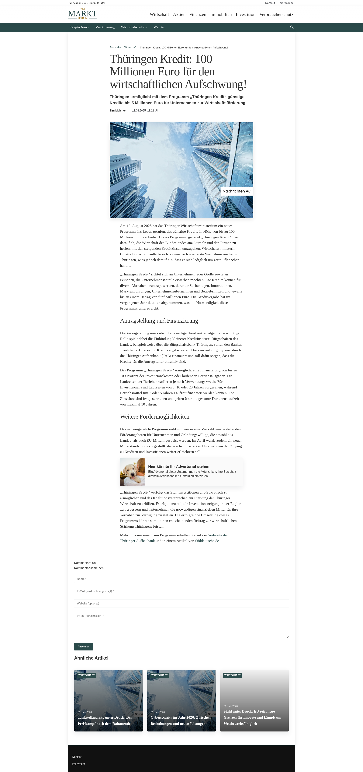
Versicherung (105, 27)
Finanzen (197, 14)
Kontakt (270, 3)
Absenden (83, 646)
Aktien (179, 14)
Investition (245, 14)
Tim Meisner (118, 110)
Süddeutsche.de (207, 541)
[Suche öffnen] (292, 27)
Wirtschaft (159, 14)
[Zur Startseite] (83, 18)
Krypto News (79, 27)
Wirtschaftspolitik (134, 27)
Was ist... (161, 27)
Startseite (115, 47)
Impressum (286, 3)
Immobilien (221, 14)
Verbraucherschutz (276, 14)
